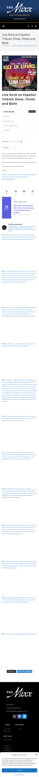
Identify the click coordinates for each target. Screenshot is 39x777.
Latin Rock (32, 111)
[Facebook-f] (32, 26)
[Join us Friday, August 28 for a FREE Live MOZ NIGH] (19, 469)
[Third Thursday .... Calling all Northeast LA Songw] (19, 396)
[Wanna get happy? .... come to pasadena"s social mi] (19, 360)
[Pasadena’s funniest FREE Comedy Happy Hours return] (19, 578)
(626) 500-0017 (19, 19)
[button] (36, 755)
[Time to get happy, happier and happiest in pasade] (19, 614)
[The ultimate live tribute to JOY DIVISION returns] (19, 542)
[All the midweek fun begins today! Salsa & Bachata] (19, 505)
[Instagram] (28, 26)
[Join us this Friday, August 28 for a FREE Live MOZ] (19, 288)
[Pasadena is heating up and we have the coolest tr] (19, 251)
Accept (19, 770)
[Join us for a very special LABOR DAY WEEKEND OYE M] (19, 324)
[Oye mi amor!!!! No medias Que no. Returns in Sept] (19, 433)
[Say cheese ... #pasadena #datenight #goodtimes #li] (19, 650)
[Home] (2, 46)
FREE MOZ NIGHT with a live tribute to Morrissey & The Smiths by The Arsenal (24, 209)
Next (15, 200)
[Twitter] (35, 26)
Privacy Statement (19, 774)
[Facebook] (19, 716)
